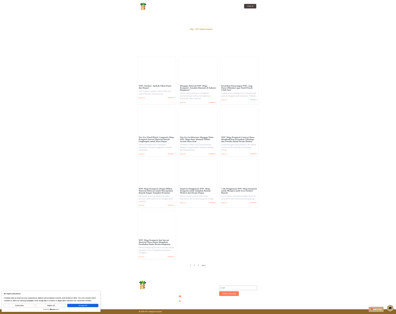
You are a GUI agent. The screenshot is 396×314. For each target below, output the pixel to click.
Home (186, 29)
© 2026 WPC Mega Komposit (150, 311)
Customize (19, 305)
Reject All (51, 305)
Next (204, 265)
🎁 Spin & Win (376, 309)
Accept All (83, 305)
